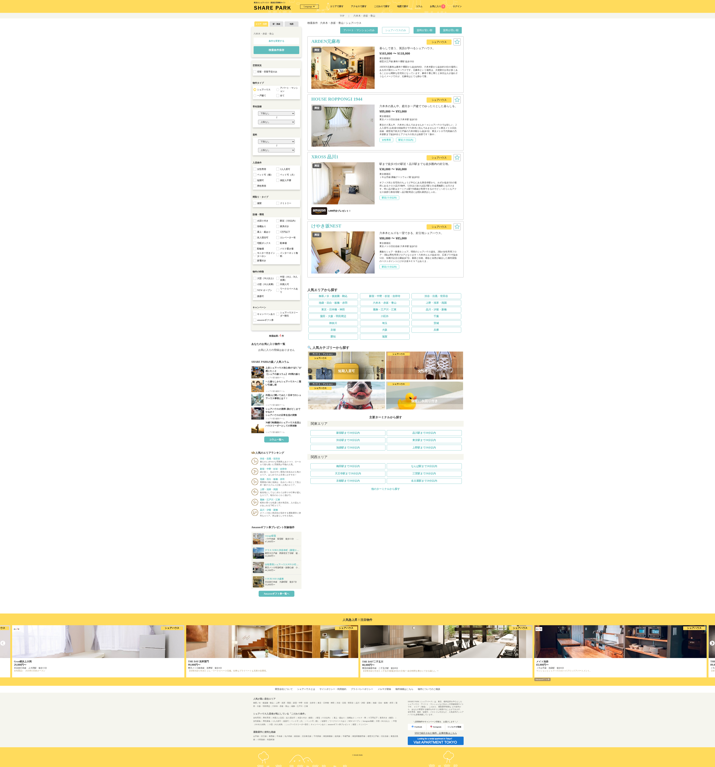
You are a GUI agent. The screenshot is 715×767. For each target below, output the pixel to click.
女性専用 (257, 718)
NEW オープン (354, 721)
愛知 (333, 336)
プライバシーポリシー (362, 689)
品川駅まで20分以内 (424, 432)
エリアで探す (337, 6)
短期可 (324, 721)
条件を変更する (276, 41)
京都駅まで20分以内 (348, 480)
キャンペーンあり (318, 724)
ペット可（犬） (297, 721)
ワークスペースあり (337, 721)
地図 (291, 24)
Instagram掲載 (368, 721)
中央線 (279, 736)
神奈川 (333, 323)
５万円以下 (373, 718)
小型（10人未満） (276, 724)
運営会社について (284, 689)
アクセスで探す (359, 6)
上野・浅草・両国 (436, 302)
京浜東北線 (306, 736)
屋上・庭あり (339, 718)
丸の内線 (288, 736)
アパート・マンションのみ (359, 30)
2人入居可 (277, 721)
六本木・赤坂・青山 (364, 15)
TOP (342, 15)
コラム (419, 6)
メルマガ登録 (384, 689)
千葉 (436, 316)
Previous (3, 643)
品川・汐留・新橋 (436, 309)
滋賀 (384, 336)
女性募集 (257, 721)
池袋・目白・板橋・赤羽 (333, 302)
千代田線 (317, 736)
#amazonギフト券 (542, 679)
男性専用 (266, 718)
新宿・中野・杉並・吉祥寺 (384, 296)
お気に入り (437, 6)
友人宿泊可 (290, 718)
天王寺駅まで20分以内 (348, 473)
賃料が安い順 (424, 30)
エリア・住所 (261, 24)
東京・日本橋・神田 (333, 309)
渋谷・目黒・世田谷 (436, 296)
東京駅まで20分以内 (424, 440)
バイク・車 (361, 718)
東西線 (271, 736)
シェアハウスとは (306, 689)
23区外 (385, 316)
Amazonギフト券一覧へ (276, 593)
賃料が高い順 (451, 30)
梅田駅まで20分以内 (348, 466)
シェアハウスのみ (395, 30)
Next (712, 643)
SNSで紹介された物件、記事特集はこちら (436, 733)
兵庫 (436, 329)
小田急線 (261, 739)
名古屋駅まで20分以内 (424, 480)
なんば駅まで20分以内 (424, 466)
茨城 (436, 323)
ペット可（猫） (312, 721)
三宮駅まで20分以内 (424, 473)
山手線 (256, 736)
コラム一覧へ (276, 439)
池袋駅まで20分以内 (348, 447)
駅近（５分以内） (324, 718)
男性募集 (266, 721)
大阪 (384, 329)
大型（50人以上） (383, 721)
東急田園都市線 (358, 736)
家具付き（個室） (387, 718)
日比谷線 (384, 736)
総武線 (337, 736)
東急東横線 (328, 736)
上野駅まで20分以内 (424, 447)
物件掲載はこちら (404, 689)
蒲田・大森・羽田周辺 (333, 316)
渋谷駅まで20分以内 (348, 440)
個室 (354, 724)
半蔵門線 (346, 736)
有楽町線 (270, 739)
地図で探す (402, 6)
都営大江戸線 (373, 736)
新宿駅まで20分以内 (348, 432)
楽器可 (286, 721)
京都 (333, 329)
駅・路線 (276, 24)
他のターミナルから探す (385, 489)
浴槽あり (351, 718)
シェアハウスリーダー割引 (297, 724)
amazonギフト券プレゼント (339, 724)
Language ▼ (309, 6)
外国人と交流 (278, 718)
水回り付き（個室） (306, 718)
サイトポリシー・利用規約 (333, 689)
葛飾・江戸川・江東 (384, 309)
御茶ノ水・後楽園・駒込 (333, 296)
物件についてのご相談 (429, 689)
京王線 (264, 736)
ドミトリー (363, 724)
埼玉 (384, 323)
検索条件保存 (276, 50)
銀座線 (297, 736)
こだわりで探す (382, 6)
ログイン (457, 6)
